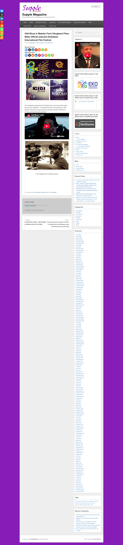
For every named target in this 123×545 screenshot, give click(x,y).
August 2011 (79, 454)
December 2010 (80, 468)
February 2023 (79, 280)
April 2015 (78, 405)
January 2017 (79, 372)
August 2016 (79, 379)
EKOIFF (85, 501)
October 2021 (79, 303)
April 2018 (78, 352)
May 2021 (78, 308)
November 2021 (80, 301)
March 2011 (79, 463)
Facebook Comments (43, 205)
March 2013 (79, 430)
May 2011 (78, 459)
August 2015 (79, 398)
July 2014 (78, 417)
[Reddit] (39, 49)
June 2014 (78, 419)
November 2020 (80, 319)
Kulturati (78, 218)
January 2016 (79, 389)
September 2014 (80, 414)
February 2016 (79, 387)
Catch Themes (97, 539)
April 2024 (78, 259)
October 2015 (79, 394)
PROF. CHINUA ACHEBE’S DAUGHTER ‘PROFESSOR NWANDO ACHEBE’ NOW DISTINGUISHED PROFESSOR (86, 185)
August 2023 (79, 270)
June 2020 (78, 324)
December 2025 (80, 241)
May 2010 (78, 480)
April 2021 (78, 310)
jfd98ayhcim (79, 518)
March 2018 (79, 354)
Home (25, 22)
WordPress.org (79, 170)
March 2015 (79, 407)
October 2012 (79, 431)
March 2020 (79, 329)
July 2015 (78, 400)
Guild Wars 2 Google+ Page (83, 525)
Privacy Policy (27, 26)
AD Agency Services (41, 22)
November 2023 (80, 268)
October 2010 (79, 472)
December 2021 (80, 299)
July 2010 (78, 477)
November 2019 (80, 333)
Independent (91, 501)
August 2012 (79, 435)
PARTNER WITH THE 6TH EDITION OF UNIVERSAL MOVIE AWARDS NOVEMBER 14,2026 (87, 190)
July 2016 (78, 380)
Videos (77, 223)
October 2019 (79, 335)
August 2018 (79, 345)
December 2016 (80, 373)
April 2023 (78, 277)
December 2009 (80, 489)
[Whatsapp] (42, 49)
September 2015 (80, 396)
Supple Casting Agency (40, 26)
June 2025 (78, 245)
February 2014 (79, 424)
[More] (45, 49)
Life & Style (79, 219)
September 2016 (80, 377)
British (82, 501)
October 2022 (79, 287)
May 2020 (78, 326)
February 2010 (79, 486)
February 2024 (79, 263)
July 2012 (78, 437)
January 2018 (79, 357)
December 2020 (80, 317)
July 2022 (78, 291)
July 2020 (78, 322)
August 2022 (79, 289)
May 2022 (78, 294)
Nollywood (96, 501)
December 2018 (80, 342)
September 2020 (80, 321)
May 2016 (78, 384)
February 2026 (79, 240)
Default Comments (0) (30, 205)
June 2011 (78, 458)
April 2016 (78, 386)
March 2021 (79, 312)
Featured (38, 192)
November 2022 (80, 285)
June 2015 (78, 401)
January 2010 (79, 488)
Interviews (78, 216)
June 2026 (78, 236)
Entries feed (79, 166)
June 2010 (78, 479)
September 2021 (80, 305)
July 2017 (78, 366)
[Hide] (0, 41)
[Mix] (45, 55)
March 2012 (79, 442)
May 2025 (78, 247)
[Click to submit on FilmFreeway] (86, 108)
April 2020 (78, 328)
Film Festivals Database (64, 22)
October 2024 (79, 252)
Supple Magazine (34, 14)
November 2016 (80, 375)
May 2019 (78, 338)
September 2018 (80, 343)
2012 (76, 501)
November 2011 (80, 449)
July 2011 (78, 456)
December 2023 (80, 266)
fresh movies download (81, 514)
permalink (54, 192)
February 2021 (79, 314)
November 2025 (80, 243)
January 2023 (79, 282)
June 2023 (78, 273)
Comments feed (80, 168)
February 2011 (79, 465)
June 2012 (78, 438)
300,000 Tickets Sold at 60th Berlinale (85, 523)
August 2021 (79, 306)
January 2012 (79, 445)
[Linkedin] (32, 49)
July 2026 (78, 234)
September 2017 (80, 363)
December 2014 (80, 412)
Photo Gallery (81, 139)
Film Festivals (79, 214)
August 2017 (79, 364)
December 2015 (80, 391)
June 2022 (78, 292)
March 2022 (79, 298)
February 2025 (79, 248)
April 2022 (78, 296)
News (90, 22)
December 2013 (80, 428)
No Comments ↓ (49, 42)
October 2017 (79, 361)
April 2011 (78, 461)
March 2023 (79, 278)
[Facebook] (26, 49)
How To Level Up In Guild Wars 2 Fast (85, 521)
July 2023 (78, 271)
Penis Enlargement (80, 528)
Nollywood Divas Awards (87, 503)
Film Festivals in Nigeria (84, 146)
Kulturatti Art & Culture (80, 22)
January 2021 (79, 315)
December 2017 (80, 359)
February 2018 (79, 356)
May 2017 (78, 370)
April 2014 (78, 421)
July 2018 (78, 347)
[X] (29, 49)
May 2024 (78, 257)
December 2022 (80, 284)
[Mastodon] (42, 55)
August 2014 (79, 415)
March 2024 (79, 261)
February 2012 (79, 444)
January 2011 (79, 466)
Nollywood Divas (78, 503)
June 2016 (78, 382)
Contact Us (52, 22)
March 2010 (79, 484)
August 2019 (79, 336)
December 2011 (80, 447)
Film (88, 501)
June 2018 (78, 349)
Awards (78, 501)
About (31, 22)
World (77, 225)
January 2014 (79, 426)
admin (42, 42)
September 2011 (80, 452)
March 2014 (79, 422)
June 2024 (78, 255)
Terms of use (52, 26)
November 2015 (80, 393)
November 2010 (80, 470)
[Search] (92, 6)
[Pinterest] (36, 49)
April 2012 (78, 440)
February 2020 (79, 331)
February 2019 (79, 340)
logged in (33, 210)
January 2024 (79, 264)
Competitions (79, 211)
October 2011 (79, 451)
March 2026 (79, 238)
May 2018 (78, 350)
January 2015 (79, 410)
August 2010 (79, 475)
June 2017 (78, 368)
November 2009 (80, 491)
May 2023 (78, 275)
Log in (77, 165)
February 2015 (79, 408)
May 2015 (78, 403)
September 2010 (80, 473)
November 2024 (80, 250)
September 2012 (80, 433)
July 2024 (78, 254)
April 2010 (78, 482)
